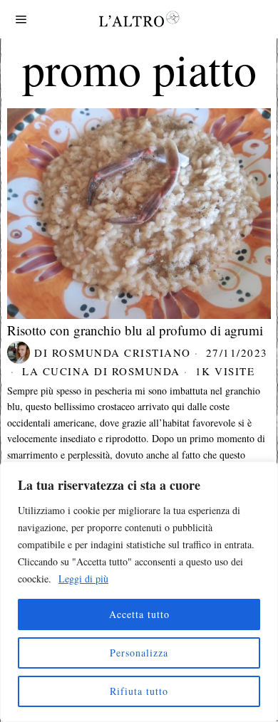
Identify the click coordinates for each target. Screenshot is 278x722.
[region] (139, 591)
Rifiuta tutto (139, 691)
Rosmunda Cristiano (121, 352)
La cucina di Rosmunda (101, 371)
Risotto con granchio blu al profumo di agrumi (135, 330)
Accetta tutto (139, 614)
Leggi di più (83, 578)
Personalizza (139, 652)
